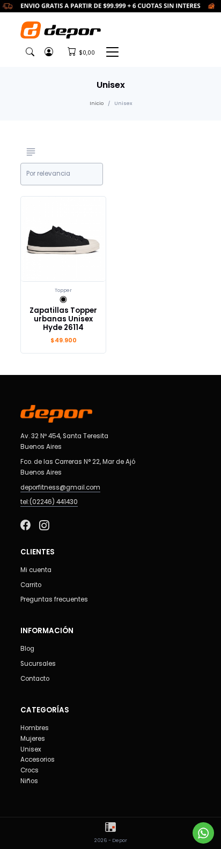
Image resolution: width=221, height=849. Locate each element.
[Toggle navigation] (112, 51)
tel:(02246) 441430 (49, 502)
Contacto (34, 678)
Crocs (29, 770)
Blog (27, 648)
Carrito (30, 585)
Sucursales (38, 663)
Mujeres (32, 738)
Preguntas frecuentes (54, 599)
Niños (29, 781)
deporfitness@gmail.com (60, 487)
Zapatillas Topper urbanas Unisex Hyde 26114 (63, 319)
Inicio (97, 103)
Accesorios (37, 759)
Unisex (30, 749)
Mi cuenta (35, 570)
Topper (63, 290)
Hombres (34, 728)
